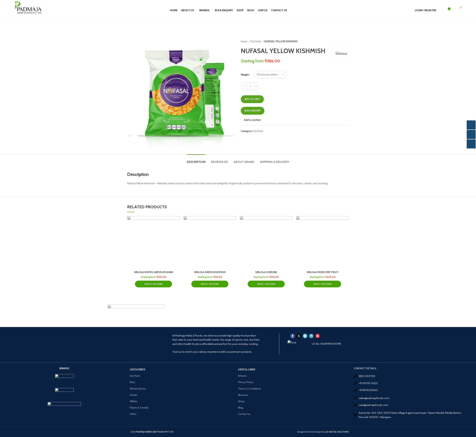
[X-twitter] (298, 336)
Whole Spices (138, 388)
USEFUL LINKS (246, 369)
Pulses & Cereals (139, 407)
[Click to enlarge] (134, 139)
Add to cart (252, 99)
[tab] (196, 160)
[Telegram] (305, 336)
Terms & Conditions (249, 388)
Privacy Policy (245, 382)
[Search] (441, 10)
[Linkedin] (311, 336)
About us (243, 395)
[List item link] (411, 376)
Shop (241, 401)
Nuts (132, 382)
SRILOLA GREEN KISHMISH (210, 272)
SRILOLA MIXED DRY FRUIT (322, 272)
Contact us (244, 414)
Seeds (133, 395)
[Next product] (347, 41)
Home (244, 41)
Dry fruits (135, 375)
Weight (245, 74)
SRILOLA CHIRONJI (266, 272)
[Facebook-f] (292, 336)
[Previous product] (339, 41)
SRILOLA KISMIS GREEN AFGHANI (153, 272)
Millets (133, 401)
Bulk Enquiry (253, 110)
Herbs (133, 414)
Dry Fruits (256, 41)
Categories (137, 369)
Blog (240, 407)
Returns (242, 375)
